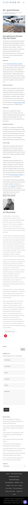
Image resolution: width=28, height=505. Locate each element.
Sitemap (20, 485)
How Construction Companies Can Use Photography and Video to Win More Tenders (13, 434)
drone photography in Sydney (14, 63)
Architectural (16, 482)
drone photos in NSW (19, 102)
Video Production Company (16, 473)
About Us (8, 473)
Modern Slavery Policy (10, 491)
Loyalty (14, 494)
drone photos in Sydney (17, 174)
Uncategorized (12, 13)
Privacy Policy (9, 488)
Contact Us (8, 485)
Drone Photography (9, 482)
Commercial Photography (14, 479)
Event (22, 482)
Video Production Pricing (14, 476)
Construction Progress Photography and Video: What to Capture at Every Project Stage (13, 428)
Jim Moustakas (7, 12)
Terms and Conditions (17, 488)
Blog (13, 485)
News (16, 485)
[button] (25, 502)
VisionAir (13, 186)
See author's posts (10, 331)
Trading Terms (19, 491)
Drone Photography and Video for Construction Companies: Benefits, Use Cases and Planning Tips (13, 421)
